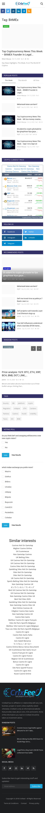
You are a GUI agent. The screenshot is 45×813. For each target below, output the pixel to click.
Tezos (5, 419)
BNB (18, 419)
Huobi (24, 414)
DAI (12, 419)
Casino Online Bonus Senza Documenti (22, 647)
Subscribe (36, 786)
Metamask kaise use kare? (27, 104)
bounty (6, 403)
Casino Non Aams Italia (22, 635)
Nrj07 (18, 107)
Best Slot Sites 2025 (22, 599)
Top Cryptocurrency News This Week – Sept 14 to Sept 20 (29, 142)
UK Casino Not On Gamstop (22, 578)
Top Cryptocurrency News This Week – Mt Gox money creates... (29, 118)
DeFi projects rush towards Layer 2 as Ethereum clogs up (29, 312)
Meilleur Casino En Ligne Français (22, 620)
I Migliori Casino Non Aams (22, 611)
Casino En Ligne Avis (22, 671)
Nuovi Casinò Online (22, 674)
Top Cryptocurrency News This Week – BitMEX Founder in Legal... (22, 53)
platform (21, 403)
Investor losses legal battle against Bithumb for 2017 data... (29, 729)
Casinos (15, 414)
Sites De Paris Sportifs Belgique (22, 623)
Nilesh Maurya (6, 59)
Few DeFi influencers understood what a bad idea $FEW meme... (29, 324)
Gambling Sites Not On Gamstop (22, 569)
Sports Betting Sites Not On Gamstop (22, 581)
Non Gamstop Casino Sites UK (22, 596)
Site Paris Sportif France (22, 668)
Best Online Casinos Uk (22, 608)
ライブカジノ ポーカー (23, 644)
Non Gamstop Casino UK (22, 614)
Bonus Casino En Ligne (22, 662)
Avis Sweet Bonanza (22, 641)
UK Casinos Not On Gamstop (22, 560)
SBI (13, 403)
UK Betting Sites (22, 557)
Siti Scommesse (22, 551)
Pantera (6, 414)
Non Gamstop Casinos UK (22, 584)
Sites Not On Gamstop (22, 572)
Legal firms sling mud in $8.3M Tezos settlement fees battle (30, 751)
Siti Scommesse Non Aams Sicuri (22, 650)
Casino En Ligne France (22, 656)
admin (19, 316)
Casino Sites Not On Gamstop (22, 566)
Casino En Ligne (22, 632)
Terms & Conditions (11, 803)
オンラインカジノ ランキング (22, 587)
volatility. (33, 414)
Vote (5, 455)
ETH (24, 408)
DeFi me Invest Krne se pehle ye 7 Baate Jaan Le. (29, 300)
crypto (30, 403)
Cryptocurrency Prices (29, 217)
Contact (24, 803)
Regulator (6, 408)
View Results (16, 455)
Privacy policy (34, 803)
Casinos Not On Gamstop (22, 545)
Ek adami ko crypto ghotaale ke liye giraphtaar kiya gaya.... (29, 130)
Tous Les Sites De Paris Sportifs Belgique (23, 629)
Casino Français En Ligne (22, 653)
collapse (17, 408)
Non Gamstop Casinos (22, 554)
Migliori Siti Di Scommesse (23, 659)
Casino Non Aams (22, 617)
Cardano (33, 408)
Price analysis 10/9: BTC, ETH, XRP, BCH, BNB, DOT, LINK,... (21, 374)
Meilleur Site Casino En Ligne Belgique (22, 626)
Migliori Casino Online (22, 548)
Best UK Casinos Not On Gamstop (22, 590)
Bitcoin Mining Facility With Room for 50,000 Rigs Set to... (30, 740)
